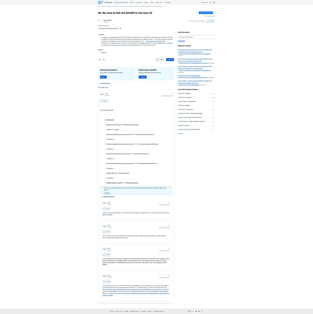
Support (150, 311)
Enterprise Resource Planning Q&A (189, 85)
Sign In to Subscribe (206, 12)
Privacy (112, 311)
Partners (146, 2)
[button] (208, 21)
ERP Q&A (137, 6)
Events (152, 2)
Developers (138, 2)
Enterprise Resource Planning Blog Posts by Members (195, 54)
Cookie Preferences (158, 311)
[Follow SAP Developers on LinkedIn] (202, 311)
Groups (132, 2)
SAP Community (101, 6)
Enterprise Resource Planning (126, 6)
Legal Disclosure (134, 311)
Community (108, 2)
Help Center (159, 2)
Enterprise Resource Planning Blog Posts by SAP (193, 63)
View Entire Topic (103, 87)
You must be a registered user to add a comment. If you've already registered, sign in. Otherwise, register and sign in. (135, 189)
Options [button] (213, 13)
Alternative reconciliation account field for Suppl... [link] (151, 6)
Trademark (143, 311)
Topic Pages (167, 2)
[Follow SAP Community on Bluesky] (196, 311)
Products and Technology (121, 2)
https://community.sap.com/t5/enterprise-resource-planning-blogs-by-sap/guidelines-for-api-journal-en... (132, 289)
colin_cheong (107, 20)
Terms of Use (118, 311)
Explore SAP (204, 2)
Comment (170, 59)
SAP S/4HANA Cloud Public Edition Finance (108, 28)
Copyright (126, 311)
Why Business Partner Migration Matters (189, 75)
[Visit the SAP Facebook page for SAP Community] (193, 311)
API (120, 28)
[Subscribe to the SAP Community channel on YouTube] (199, 311)
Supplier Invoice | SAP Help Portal (155, 41)
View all (180, 133)
